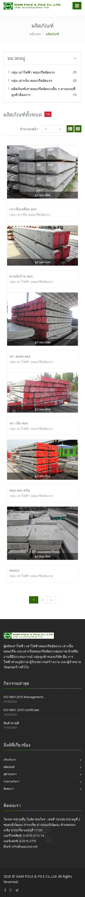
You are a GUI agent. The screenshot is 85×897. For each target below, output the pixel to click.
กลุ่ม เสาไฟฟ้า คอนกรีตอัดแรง (33, 72)
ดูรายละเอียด (43, 195)
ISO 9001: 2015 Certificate (21, 710)
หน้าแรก (35, 34)
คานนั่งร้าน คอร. (21, 276)
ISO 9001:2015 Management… (25, 697)
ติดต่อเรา (9, 788)
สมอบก (14, 570)
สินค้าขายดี (11, 723)
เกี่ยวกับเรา (10, 759)
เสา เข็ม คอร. (19, 423)
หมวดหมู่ (16, 58)
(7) (74, 72)
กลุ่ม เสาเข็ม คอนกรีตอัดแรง (31, 80)
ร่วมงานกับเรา (12, 781)
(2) (74, 80)
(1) (74, 95)
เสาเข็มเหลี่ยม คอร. (23, 209)
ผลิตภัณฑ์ (9, 767)
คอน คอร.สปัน (19, 490)
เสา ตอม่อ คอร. (20, 356)
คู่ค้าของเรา (10, 774)
